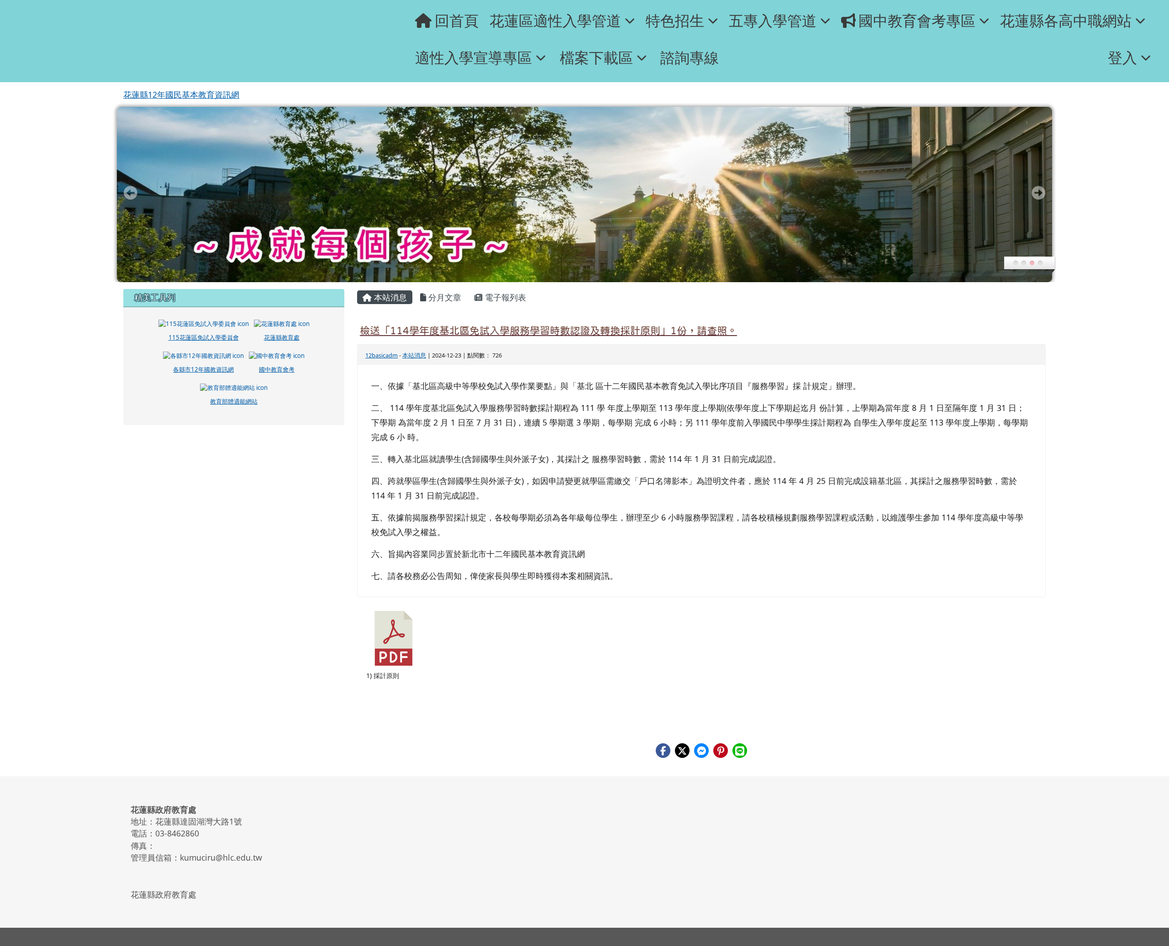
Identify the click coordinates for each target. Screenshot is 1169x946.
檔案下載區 (596, 57)
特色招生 (675, 20)
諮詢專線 (689, 57)
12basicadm (381, 355)
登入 (1122, 57)
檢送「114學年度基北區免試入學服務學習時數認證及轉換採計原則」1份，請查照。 (548, 331)
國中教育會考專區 (916, 20)
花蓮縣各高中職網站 (1066, 20)
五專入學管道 (772, 20)
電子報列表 (504, 297)
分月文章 (443, 297)
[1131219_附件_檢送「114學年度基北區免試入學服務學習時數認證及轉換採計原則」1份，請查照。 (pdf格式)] (393, 638)
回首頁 (457, 20)
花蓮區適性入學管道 (555, 20)
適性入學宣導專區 (473, 57)
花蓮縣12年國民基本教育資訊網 (181, 94)
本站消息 (389, 297)
